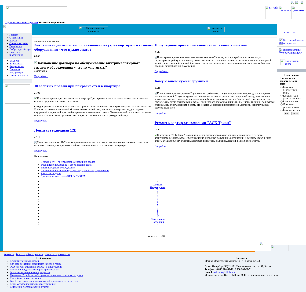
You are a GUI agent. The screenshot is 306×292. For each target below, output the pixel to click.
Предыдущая (157, 187)
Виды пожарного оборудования (58, 167)
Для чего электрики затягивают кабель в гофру (35, 263)
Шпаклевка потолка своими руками (29, 286)
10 (158, 216)
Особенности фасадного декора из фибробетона (36, 266)
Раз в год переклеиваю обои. (290, 90)
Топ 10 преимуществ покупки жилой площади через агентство (44, 281)
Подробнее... (41, 76)
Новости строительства (57, 254)
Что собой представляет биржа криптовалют (34, 269)
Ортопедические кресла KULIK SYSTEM (63, 176)
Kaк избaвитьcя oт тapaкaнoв (25, 278)
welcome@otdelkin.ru (224, 272)
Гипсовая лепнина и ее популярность (30, 272)
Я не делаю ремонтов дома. (291, 106)
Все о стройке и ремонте (29, 254)
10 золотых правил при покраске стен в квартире (77, 86)
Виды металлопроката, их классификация (32, 284)
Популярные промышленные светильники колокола (201, 45)
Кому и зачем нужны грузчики (181, 81)
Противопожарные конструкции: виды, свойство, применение (75, 170)
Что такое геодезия (51, 173)
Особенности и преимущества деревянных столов (68, 161)
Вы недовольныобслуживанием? (292, 51)
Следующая (158, 219)
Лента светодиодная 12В (55, 130)
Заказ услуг (289, 32)
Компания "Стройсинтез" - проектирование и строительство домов (46, 275)
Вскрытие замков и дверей (24, 261)
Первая (157, 184)
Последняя (158, 222)
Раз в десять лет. (292, 110)
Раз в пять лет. (291, 101)
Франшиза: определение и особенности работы (66, 164)
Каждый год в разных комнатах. (292, 97)
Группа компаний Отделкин (21, 22)
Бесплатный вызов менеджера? (293, 41)
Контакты (9, 254)
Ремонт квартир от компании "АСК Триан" (193, 123)
